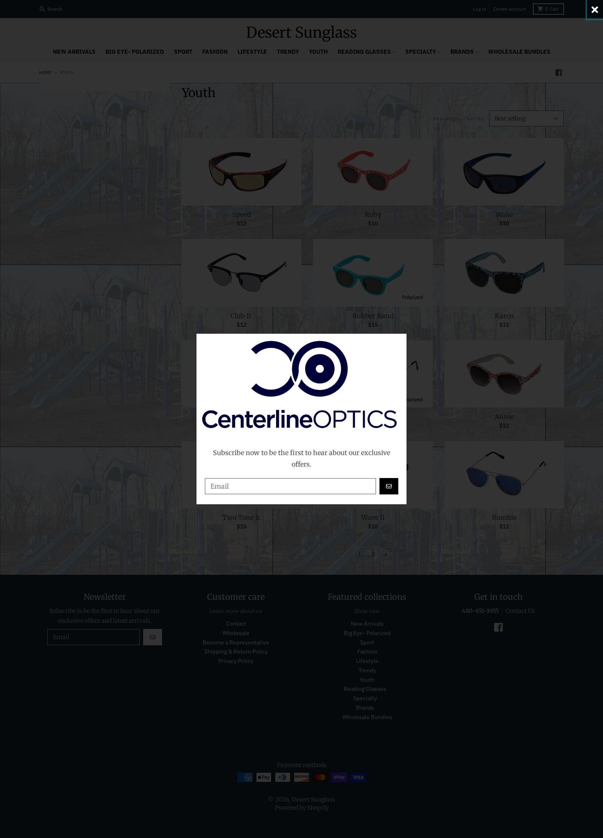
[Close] (595, 9)
